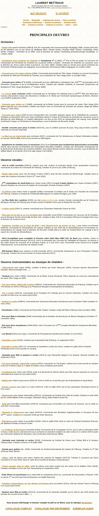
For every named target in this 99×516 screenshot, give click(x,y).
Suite (4, 404)
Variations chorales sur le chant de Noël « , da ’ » (39, 226)
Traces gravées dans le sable (15, 466)
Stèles (5, 458)
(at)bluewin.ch (61, 7)
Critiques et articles (35, 25)
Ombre (5, 47)
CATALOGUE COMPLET (19, 508)
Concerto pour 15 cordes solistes (16, 73)
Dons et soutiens (69, 20)
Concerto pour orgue (11, 115)
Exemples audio (70, 22)
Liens (75, 25)
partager (3, 27)
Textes (67, 25)
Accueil (26, 20)
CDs (23, 25)
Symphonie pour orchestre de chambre (20, 61)
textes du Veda (49, 200)
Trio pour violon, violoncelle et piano (18, 285)
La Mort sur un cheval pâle (14, 136)
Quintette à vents (9, 340)
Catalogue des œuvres (51, 20)
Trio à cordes (8, 293)
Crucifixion (7, 192)
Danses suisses (9, 387)
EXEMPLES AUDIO (83, 508)
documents (87, 503)
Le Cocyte (6, 94)
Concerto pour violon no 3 (14, 104)
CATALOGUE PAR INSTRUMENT (52, 508)
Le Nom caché (8, 209)
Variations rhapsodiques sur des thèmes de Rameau (25, 484)
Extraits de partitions (53, 22)
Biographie (36, 20)
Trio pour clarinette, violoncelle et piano (19, 364)
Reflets (5, 380)
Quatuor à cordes (9, 301)
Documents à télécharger (32, 22)
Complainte (7, 372)
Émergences (7, 421)
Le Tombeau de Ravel (11, 430)
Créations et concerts (54, 25)
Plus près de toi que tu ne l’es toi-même (20, 215)
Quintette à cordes (10, 347)
